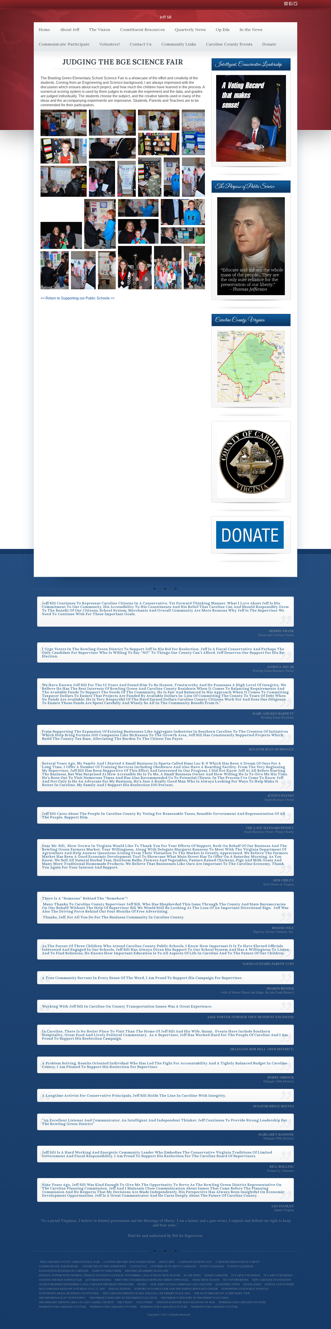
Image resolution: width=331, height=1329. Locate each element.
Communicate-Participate (64, 44)
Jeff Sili (165, 17)
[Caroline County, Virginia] (251, 366)
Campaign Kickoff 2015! (195, 1261)
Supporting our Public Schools (245, 1288)
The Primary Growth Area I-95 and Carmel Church (76, 1302)
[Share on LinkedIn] (80, 132)
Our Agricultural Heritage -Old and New (181, 1284)
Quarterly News (190, 29)
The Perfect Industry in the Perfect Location (195, 1297)
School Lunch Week (279, 1284)
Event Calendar (212, 1266)
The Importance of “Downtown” (62, 1297)
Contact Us (141, 44)
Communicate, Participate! (58, 1266)
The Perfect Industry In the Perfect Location (123, 1297)
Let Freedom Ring (98, 1279)
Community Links (178, 44)
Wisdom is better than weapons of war (185, 1302)
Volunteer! (110, 44)
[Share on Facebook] (63, 132)
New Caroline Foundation (271, 1279)
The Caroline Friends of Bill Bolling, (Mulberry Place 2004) (146, 1293)
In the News (251, 29)
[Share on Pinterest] (74, 132)
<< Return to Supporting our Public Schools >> (78, 298)
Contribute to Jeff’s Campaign (173, 1266)
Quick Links (252, 1284)
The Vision (99, 29)
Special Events (120, 1288)
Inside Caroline (216, 1275)
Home (44, 29)
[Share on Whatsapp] (68, 132)
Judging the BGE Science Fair (60, 1279)
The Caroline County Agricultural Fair (69, 1261)
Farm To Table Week (106, 1270)
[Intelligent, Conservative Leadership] (251, 118)
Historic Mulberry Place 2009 (146, 1270)
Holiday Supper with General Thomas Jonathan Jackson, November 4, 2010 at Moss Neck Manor (109, 1275)
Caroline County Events (229, 44)
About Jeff (69, 29)
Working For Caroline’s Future (113, 1306)
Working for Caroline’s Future (242, 1302)
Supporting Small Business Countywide (69, 1293)
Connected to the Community (104, 1266)
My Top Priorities (236, 1279)
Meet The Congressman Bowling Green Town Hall (152, 1279)
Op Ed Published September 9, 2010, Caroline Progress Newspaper (86, 1284)
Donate (269, 44)
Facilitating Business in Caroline (63, 1270)
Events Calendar (240, 1266)
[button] (64, 123)
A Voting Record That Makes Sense (129, 1261)
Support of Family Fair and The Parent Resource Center (176, 1288)
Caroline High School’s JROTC (238, 1261)
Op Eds (223, 29)
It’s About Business (245, 1275)
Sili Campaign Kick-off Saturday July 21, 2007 (72, 1288)
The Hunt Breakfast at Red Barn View (222, 1293)
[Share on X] (57, 132)
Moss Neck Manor (206, 1279)
